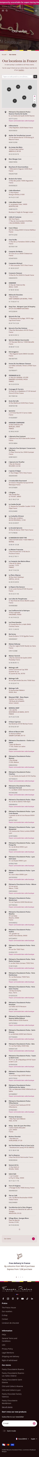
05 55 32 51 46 (14, 594)
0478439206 (13, 1064)
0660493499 (13, 476)
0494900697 (13, 639)
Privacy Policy (7, 1349)
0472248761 (13, 938)
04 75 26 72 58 (14, 717)
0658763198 (13, 406)
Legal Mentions (8, 1353)
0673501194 (13, 247)
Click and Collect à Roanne (12, 1386)
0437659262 (13, 877)
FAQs (4, 1334)
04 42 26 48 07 (14, 523)
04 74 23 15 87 (14, 197)
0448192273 (13, 209)
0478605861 (13, 1110)
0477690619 (13, 779)
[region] (19, 94)
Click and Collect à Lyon (11, 1390)
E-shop (4, 1315)
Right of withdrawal (9, 1360)
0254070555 (13, 258)
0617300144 (13, 396)
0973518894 (13, 443)
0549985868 (13, 606)
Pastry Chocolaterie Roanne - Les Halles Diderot (13, 1374)
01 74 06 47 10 (14, 302)
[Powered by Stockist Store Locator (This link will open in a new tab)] (19, 1229)
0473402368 (13, 793)
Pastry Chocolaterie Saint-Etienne (12, 1381)
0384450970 (13, 278)
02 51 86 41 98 (14, 1150)
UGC (3, 1345)
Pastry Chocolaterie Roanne (13, 1369)
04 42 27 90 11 (14, 556)
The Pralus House (9, 1307)
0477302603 (13, 1037)
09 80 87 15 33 (14, 347)
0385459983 (13, 749)
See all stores (7, 1407)
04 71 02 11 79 (14, 1181)
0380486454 (13, 804)
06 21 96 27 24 (14, 499)
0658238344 (13, 1160)
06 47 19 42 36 (14, 570)
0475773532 (13, 1078)
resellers (21, 70)
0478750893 (13, 836)
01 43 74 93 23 (14, 617)
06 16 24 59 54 (14, 384)
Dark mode (11, 1431)
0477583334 (13, 905)
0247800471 (13, 370)
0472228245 (13, 311)
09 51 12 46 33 (14, 629)
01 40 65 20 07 (14, 268)
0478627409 (13, 864)
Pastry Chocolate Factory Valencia (11, 1395)
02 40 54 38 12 (14, 335)
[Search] (35, 76)
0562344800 (13, 1202)
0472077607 (13, 820)
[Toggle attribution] (34, 106)
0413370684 (13, 487)
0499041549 (13, 1049)
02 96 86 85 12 (14, 663)
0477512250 (13, 235)
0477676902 (13, 1023)
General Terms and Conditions (9, 1339)
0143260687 (13, 418)
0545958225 (13, 186)
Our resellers (7, 1311)
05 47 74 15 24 (14, 323)
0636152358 (13, 142)
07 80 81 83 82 (14, 290)
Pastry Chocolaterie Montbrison (9, 1401)
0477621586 (13, 1009)
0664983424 (13, 1191)
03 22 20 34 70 (14, 154)
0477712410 (13, 119)
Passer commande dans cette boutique (21, 121)
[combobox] (17, 76)
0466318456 (13, 162)
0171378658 (13, 533)
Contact (5, 1319)
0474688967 (13, 1094)
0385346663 (13, 891)
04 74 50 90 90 (14, 1225)
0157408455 (13, 980)
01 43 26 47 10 (14, 683)
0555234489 (13, 511)
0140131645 (13, 966)
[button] (9, 89)
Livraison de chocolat (10, 1323)
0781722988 (13, 651)
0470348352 (13, 923)
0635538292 (13, 130)
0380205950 (13, 765)
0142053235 (13, 996)
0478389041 (13, 850)
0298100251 (13, 457)
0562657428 (13, 174)
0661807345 (13, 359)
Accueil (4, 54)
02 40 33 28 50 (14, 582)
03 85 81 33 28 (14, 545)
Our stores (12, 54)
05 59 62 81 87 (14, 727)
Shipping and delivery (10, 1356)
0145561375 (13, 952)
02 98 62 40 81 (14, 431)
